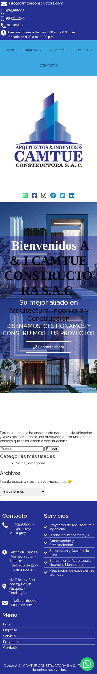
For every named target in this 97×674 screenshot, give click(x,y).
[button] (87, 664)
